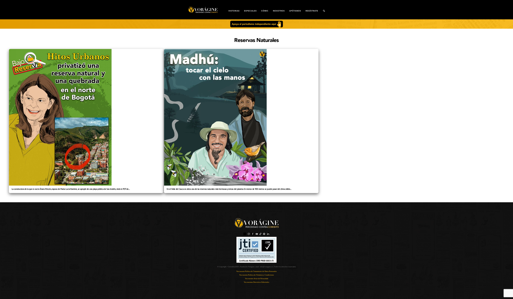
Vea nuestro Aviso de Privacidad (256, 279)
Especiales (250, 11)
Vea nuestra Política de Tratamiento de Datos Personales (256, 271)
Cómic (264, 11)
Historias (234, 11)
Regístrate (312, 11)
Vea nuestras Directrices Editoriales (256, 282)
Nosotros (279, 11)
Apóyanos (295, 11)
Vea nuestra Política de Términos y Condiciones (256, 275)
